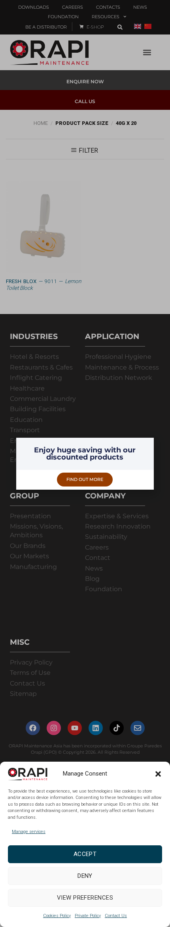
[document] (85, 463)
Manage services (28, 831)
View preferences (85, 897)
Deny (85, 875)
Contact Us (116, 915)
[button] (158, 774)
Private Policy (88, 915)
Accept (85, 854)
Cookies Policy (57, 915)
